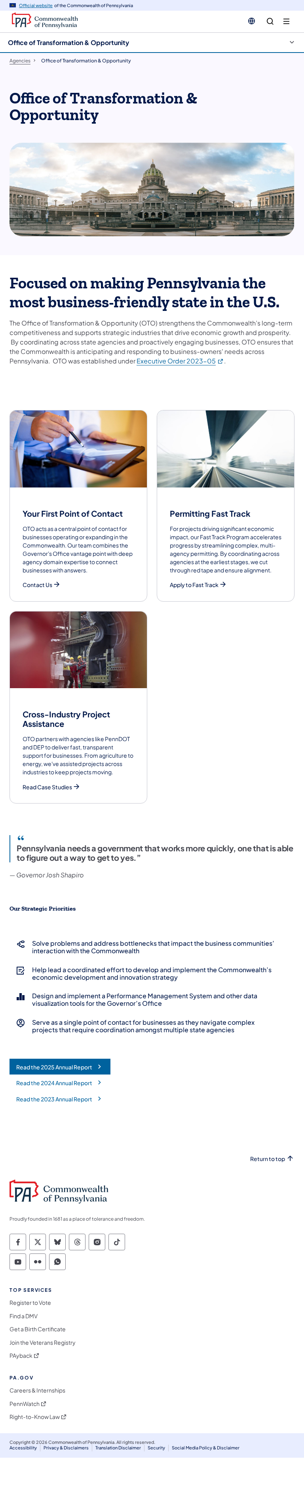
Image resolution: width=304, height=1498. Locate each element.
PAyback (21, 1355)
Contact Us (37, 585)
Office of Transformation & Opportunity (68, 42)
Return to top (267, 1158)
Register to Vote (30, 1302)
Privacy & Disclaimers (66, 1447)
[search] (270, 21)
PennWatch (25, 1403)
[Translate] (251, 21)
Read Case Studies (47, 787)
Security (156, 1447)
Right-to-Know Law (35, 1416)
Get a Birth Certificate (38, 1329)
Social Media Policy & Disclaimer (205, 1447)
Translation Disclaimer (118, 1447)
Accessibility (23, 1447)
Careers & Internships (37, 1390)
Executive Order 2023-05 (180, 361)
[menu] (286, 21)
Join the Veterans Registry (43, 1342)
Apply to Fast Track (194, 585)
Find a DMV (24, 1316)
